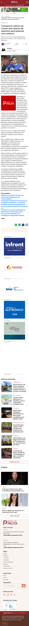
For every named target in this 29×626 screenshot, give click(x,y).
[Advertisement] (14, 357)
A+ (26, 44)
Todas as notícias (14, 462)
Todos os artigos (14, 515)
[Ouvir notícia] (3, 44)
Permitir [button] (5, 623)
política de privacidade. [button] (16, 619)
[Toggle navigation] (1, 2)
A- (23, 44)
